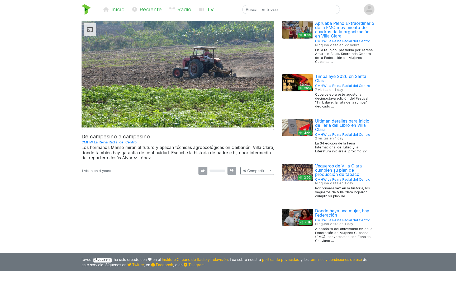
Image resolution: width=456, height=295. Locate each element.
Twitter (137, 265)
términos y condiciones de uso (336, 259)
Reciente (150, 9)
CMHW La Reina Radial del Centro (109, 142)
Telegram (196, 265)
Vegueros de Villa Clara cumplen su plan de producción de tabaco (338, 170)
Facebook (164, 265)
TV (209, 9)
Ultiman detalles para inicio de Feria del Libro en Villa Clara (342, 125)
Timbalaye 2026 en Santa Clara (340, 78)
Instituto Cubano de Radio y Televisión (195, 259)
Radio (183, 9)
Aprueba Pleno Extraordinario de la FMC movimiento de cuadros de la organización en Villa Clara (344, 30)
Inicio (117, 9)
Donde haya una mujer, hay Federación (342, 213)
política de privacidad (281, 259)
